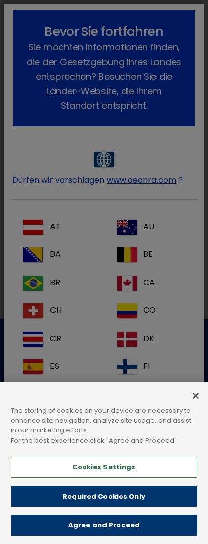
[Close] (196, 396)
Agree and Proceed (104, 525)
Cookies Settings (103, 467)
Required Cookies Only (104, 496)
